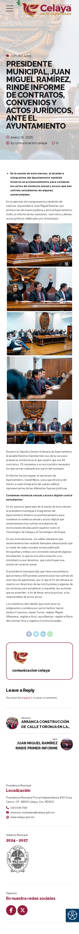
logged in (27, 697)
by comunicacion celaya (29, 143)
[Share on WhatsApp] (50, 634)
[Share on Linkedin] (43, 634)
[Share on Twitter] (36, 634)
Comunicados (21, 56)
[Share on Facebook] (29, 634)
